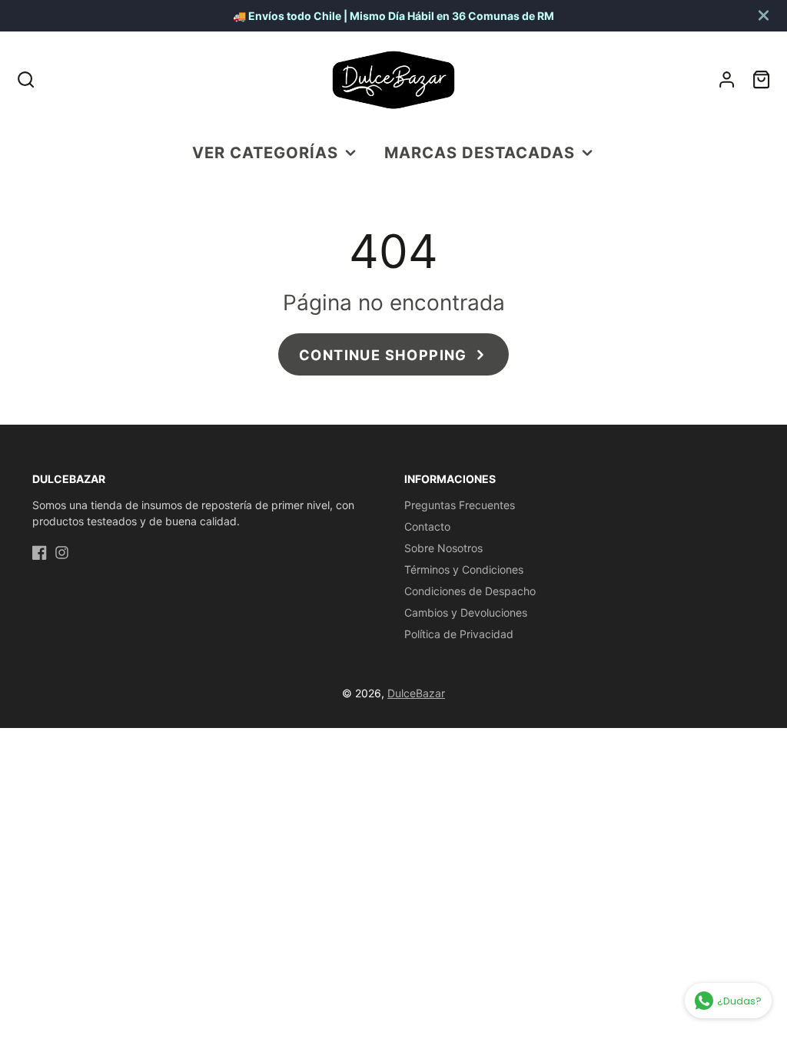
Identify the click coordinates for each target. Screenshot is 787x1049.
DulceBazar (416, 693)
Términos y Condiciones (463, 569)
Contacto (427, 526)
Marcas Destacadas (479, 152)
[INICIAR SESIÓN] (726, 79)
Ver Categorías (265, 152)
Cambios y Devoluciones (465, 612)
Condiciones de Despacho (470, 590)
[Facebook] (39, 552)
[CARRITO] (761, 79)
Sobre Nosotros (443, 547)
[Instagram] (62, 552)
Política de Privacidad (458, 633)
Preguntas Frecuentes (459, 504)
